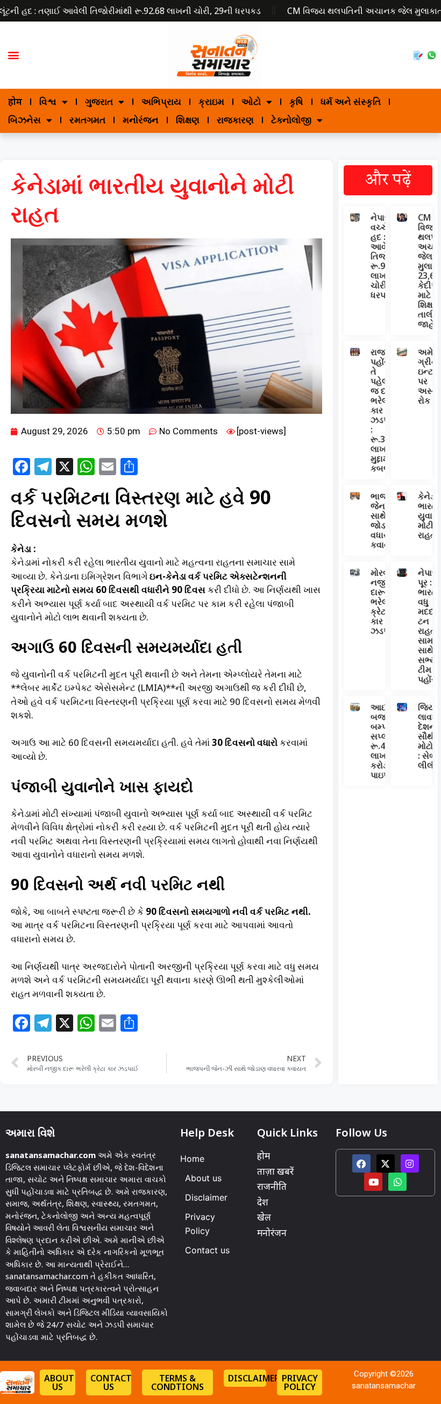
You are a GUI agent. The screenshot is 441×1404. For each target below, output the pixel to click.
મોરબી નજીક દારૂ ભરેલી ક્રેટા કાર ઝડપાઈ (384, 602)
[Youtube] (373, 1182)
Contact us (207, 1250)
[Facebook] (361, 1163)
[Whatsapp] (397, 1182)
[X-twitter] (385, 1163)
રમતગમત (87, 120)
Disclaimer (206, 1197)
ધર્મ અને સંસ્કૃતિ (351, 101)
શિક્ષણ (188, 120)
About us (203, 1178)
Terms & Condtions (177, 1382)
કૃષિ (296, 101)
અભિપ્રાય (161, 101)
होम (15, 101)
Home (192, 1158)
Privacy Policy (200, 1223)
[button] (13, 55)
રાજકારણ (235, 120)
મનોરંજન (141, 120)
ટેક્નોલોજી (291, 120)
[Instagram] (410, 1163)
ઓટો (251, 101)
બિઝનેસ (24, 120)
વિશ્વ (47, 101)
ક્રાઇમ (211, 101)
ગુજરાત (99, 101)
